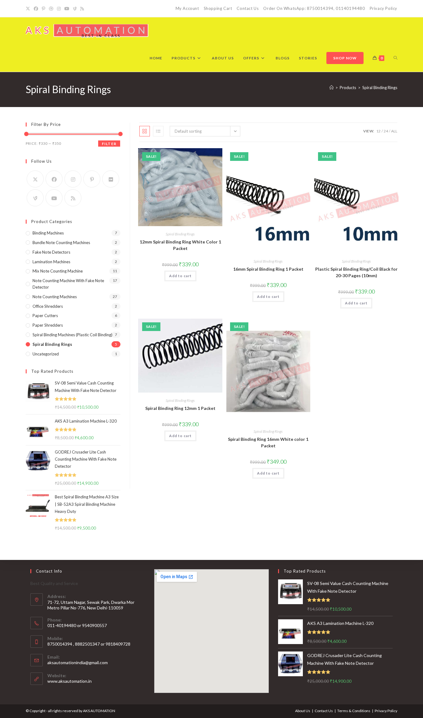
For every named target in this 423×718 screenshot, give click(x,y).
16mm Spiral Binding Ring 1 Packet (268, 269)
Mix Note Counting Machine (58, 271)
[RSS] (82, 9)
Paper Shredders (48, 325)
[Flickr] (110, 178)
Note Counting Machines (55, 296)
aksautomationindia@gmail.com (77, 662)
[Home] (331, 87)
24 (386, 131)
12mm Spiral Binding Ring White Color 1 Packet (180, 245)
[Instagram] (59, 9)
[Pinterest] (43, 9)
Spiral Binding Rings (379, 87)
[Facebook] (36, 9)
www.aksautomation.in (69, 681)
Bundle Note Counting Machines (61, 242)
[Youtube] (67, 9)
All (394, 131)
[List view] (158, 131)
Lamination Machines (51, 261)
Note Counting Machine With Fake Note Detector (68, 284)
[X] (29, 9)
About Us (302, 710)
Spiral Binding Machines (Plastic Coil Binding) (72, 334)
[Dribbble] (51, 9)
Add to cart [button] (180, 275)
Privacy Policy (383, 8)
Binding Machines (48, 232)
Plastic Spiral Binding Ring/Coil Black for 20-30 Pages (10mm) (356, 272)
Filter (109, 143)
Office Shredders (48, 306)
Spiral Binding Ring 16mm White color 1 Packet (268, 442)
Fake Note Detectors (51, 252)
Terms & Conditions (353, 710)
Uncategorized (46, 353)
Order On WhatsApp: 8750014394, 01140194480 (314, 8)
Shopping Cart (218, 8)
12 (378, 131)
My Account (187, 8)
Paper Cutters (45, 315)
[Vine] (74, 9)
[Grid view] (144, 131)
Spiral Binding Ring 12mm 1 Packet (180, 408)
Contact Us (248, 8)
